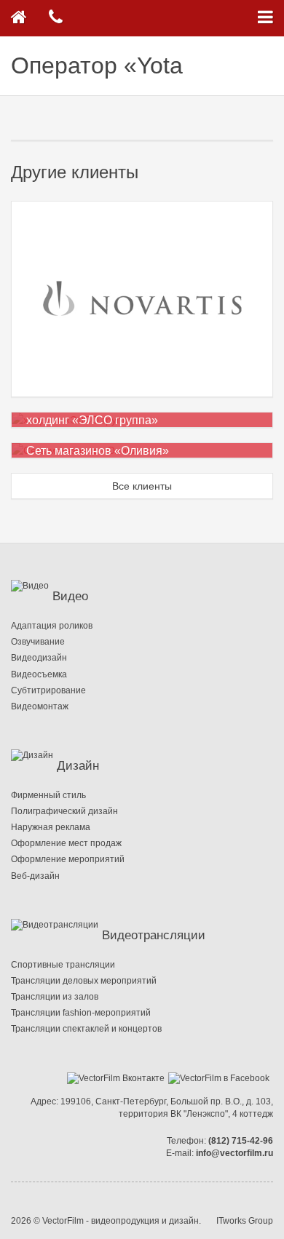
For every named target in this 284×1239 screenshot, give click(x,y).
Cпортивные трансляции (63, 965)
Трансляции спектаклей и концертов (86, 1029)
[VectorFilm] (19, 18)
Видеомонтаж (39, 706)
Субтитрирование (48, 690)
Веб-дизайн (35, 876)
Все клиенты (142, 486)
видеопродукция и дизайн (145, 1221)
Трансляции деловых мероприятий (84, 981)
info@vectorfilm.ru (234, 1153)
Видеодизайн (39, 658)
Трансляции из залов (54, 997)
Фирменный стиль (48, 795)
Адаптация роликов (51, 626)
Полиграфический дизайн (64, 811)
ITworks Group (244, 1221)
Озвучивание (38, 642)
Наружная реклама (50, 827)
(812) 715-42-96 (240, 1141)
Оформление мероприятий (68, 859)
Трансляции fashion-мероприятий (81, 1013)
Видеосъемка (39, 674)
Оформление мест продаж (66, 843)
